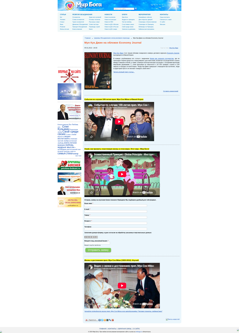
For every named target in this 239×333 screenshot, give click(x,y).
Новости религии (110, 17)
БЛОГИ (124, 14)
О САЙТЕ (136, 329)
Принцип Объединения (79, 26)
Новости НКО (109, 22)
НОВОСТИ (108, 14)
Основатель (76, 17)
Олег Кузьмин (63, 128)
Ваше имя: (88, 203)
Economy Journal (173, 53)
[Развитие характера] (69, 182)
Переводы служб (94, 26)
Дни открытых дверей (145, 19)
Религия (62, 26)
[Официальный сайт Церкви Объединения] (69, 207)
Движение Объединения (80, 24)
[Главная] (83, 5)
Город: (87, 215)
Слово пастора (93, 24)
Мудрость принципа (128, 19)
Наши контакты (165, 17)
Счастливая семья (128, 24)
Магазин (162, 24)
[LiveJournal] (110, 320)
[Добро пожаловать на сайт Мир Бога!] (69, 82)
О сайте (162, 22)
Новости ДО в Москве (112, 24)
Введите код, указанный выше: (96, 241)
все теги (78, 156)
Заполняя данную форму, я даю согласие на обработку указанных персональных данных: (118, 233)
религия (60, 151)
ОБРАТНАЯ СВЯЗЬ (124, 329)
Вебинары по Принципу (146, 26)
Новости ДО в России (111, 26)
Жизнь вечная (64, 29)
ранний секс (76, 149)
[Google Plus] (112, 320)
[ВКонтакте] (99, 320)
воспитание (63, 138)
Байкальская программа (146, 29)
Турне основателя (78, 22)
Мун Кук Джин (173, 48)
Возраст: (88, 221)
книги (66, 143)
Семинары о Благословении (147, 22)
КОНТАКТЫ (164, 14)
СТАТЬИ (63, 14)
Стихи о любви (71, 134)
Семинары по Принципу (146, 24)
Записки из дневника (128, 29)
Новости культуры (110, 19)
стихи (69, 153)
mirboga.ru (139, 331)
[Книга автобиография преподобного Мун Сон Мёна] (69, 194)
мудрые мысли (66, 147)
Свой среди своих (127, 26)
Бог (61, 17)
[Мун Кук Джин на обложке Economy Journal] (98, 89)
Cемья (62, 22)
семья (61, 153)
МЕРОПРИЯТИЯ (144, 14)
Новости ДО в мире (111, 29)
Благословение (77, 29)
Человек (62, 19)
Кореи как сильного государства (162, 58)
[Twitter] (102, 320)
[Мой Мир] (107, 320)
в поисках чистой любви (67, 140)
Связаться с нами (165, 19)
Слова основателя (78, 19)
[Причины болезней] (69, 169)
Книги (90, 29)
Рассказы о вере (94, 22)
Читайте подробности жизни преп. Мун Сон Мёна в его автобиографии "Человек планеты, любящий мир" (123, 311)
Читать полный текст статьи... (124, 72)
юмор (75, 153)
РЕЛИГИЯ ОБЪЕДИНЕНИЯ (82, 14)
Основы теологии (94, 19)
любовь (69, 145)
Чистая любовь (127, 22)
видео (67, 136)
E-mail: (87, 209)
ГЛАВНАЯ (102, 329)
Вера (61, 24)
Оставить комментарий (170, 91)
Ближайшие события (145, 17)
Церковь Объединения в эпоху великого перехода (112, 38)
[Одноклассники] (105, 320)
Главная (88, 38)
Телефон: (87, 227)
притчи (69, 149)
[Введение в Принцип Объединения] (69, 99)
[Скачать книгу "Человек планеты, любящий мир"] (69, 119)
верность (61, 137)
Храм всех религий (95, 17)
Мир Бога (125, 17)
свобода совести (70, 151)
